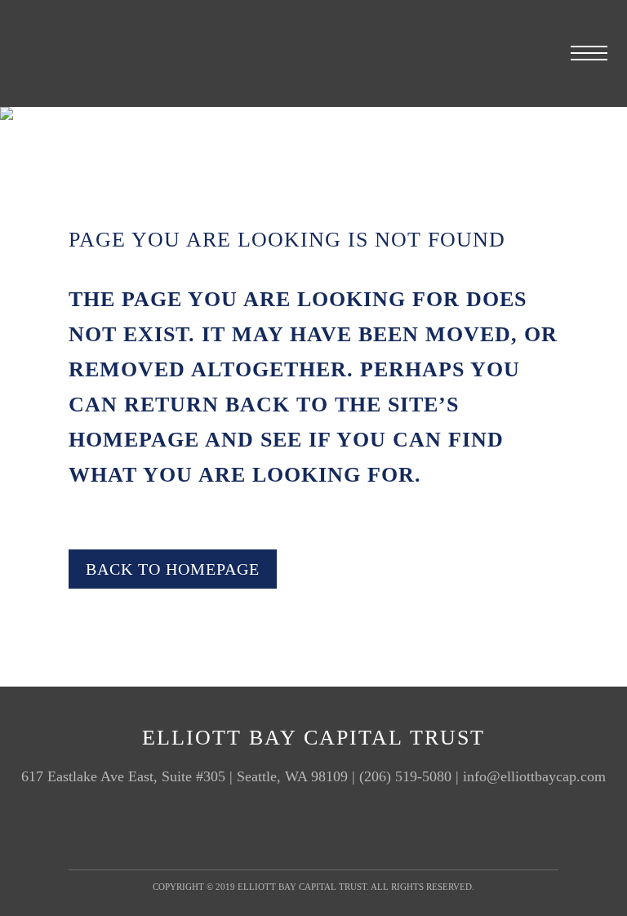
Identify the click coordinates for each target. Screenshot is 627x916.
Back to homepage (173, 569)
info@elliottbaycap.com (534, 776)
